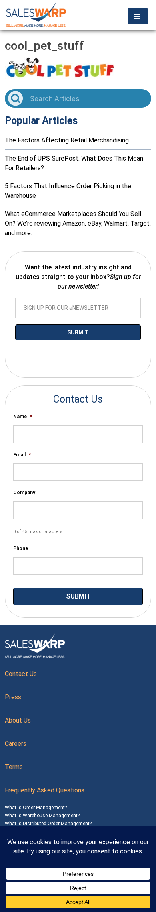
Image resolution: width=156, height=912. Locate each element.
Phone (20, 548)
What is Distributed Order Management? (48, 823)
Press (13, 697)
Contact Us (21, 674)
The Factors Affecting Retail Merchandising (67, 140)
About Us (18, 720)
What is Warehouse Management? (42, 815)
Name (22, 416)
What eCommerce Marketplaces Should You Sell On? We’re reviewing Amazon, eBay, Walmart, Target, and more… (78, 223)
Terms (14, 767)
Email (22, 455)
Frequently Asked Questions (44, 790)
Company (24, 492)
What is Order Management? (36, 807)
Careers (15, 743)
